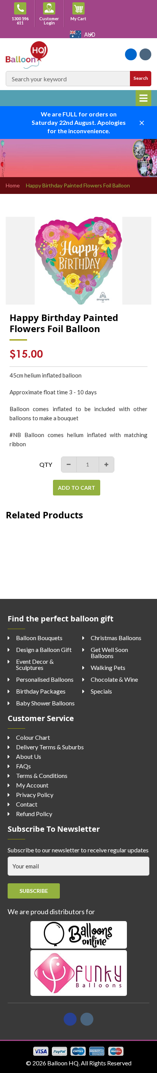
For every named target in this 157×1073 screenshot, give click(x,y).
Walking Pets (108, 667)
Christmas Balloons (116, 637)
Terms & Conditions (41, 775)
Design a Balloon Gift (44, 649)
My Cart (81, 18)
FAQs (23, 766)
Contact (26, 804)
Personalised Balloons (45, 679)
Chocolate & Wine (114, 679)
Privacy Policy (34, 794)
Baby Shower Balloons (45, 703)
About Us (28, 756)
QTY (45, 464)
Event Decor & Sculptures (35, 664)
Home (13, 185)
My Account (32, 785)
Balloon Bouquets (39, 637)
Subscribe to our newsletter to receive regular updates (78, 850)
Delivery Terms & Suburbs (50, 746)
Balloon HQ (62, 1063)
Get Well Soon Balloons (109, 652)
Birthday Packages (41, 691)
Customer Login (49, 20)
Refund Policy (34, 813)
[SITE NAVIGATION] (143, 98)
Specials (101, 691)
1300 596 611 (20, 20)
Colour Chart (33, 737)
